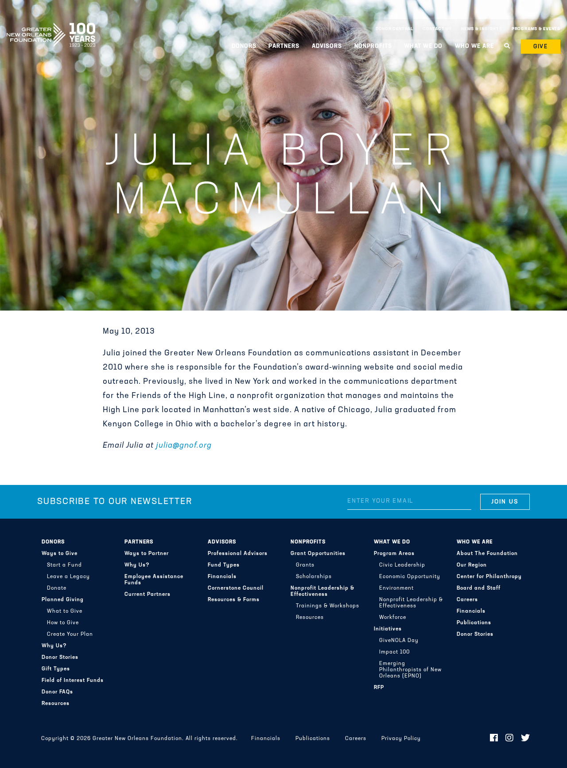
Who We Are (475, 542)
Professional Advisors (238, 553)
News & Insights (481, 29)
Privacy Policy (401, 738)
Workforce (392, 617)
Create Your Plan (70, 634)
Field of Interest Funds (73, 680)
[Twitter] (525, 738)
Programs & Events (536, 29)
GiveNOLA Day (399, 640)
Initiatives (388, 629)
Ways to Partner (146, 553)
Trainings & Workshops (327, 606)
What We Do (392, 542)
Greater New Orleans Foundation (51, 27)
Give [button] (540, 47)
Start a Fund (64, 565)
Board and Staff (479, 588)
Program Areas (394, 553)
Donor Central (394, 29)
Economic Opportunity (409, 576)
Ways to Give (60, 553)
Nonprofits (308, 542)
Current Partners (147, 594)
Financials (222, 576)
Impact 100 (394, 652)
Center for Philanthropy (489, 576)
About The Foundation (487, 553)
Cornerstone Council (236, 588)
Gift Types (56, 669)
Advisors (222, 542)
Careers (467, 600)
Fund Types (224, 565)
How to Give (63, 623)
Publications (474, 623)
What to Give (64, 611)
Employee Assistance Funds (153, 580)
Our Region (472, 565)
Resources (56, 703)
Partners (138, 542)
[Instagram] (509, 738)
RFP (379, 687)
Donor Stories (60, 657)
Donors (53, 542)
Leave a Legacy (68, 576)
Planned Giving (63, 600)
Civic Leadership (402, 565)
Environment (396, 588)
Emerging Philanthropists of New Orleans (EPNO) (410, 670)
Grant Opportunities (318, 553)
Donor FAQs (57, 692)
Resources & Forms (234, 600)
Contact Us (437, 29)
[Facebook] (494, 738)
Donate (56, 588)
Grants (305, 565)
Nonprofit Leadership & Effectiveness (322, 591)
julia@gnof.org (184, 446)
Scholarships (314, 576)
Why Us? (54, 646)
